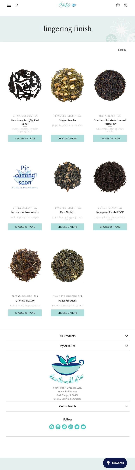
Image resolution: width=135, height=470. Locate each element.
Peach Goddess (67, 300)
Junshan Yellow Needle (25, 212)
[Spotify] (64, 427)
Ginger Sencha (67, 120)
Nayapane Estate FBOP (110, 212)
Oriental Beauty (25, 300)
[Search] (15, 5)
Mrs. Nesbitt (67, 212)
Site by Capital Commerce (67, 399)
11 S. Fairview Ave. (67, 391)
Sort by (122, 50)
